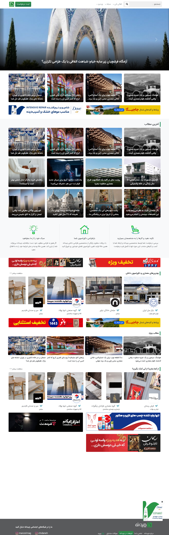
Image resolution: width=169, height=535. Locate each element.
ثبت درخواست (23, 4)
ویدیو (100, 4)
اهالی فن (118, 4)
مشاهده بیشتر (17, 273)
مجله (109, 4)
